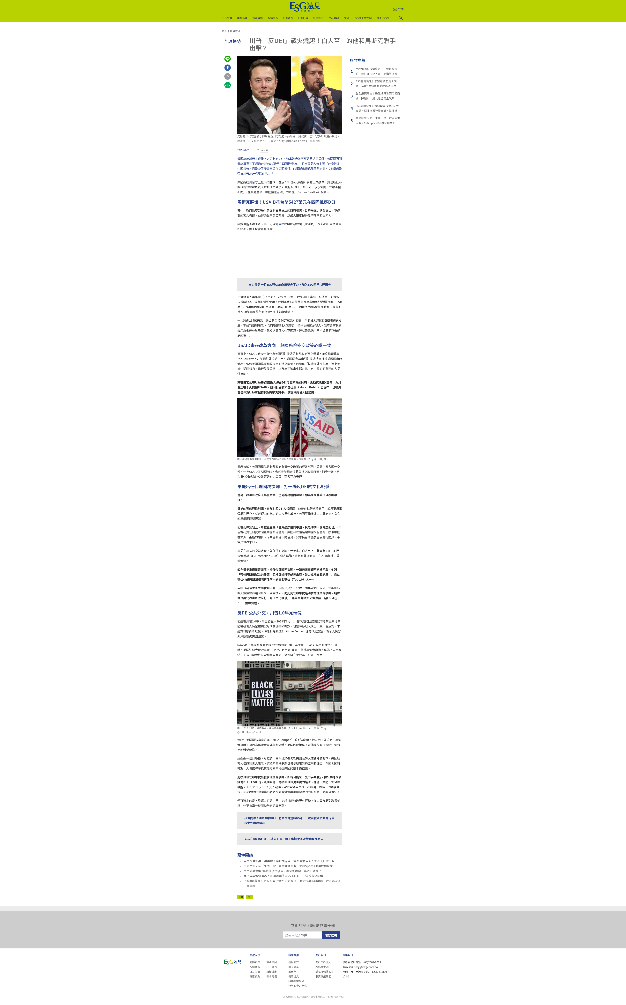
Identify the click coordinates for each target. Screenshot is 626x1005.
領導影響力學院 (297, 986)
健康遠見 (293, 976)
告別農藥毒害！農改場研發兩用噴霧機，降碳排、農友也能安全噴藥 (378, 95)
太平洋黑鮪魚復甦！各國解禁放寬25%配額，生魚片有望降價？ (285, 876)
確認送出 (331, 935)
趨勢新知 (242, 18)
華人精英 (293, 967)
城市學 (292, 972)
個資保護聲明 (323, 976)
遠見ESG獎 (383, 18)
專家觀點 (333, 18)
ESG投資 (303, 18)
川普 (252, 182)
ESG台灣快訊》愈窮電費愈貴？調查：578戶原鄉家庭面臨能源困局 (376, 83)
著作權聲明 (321, 967)
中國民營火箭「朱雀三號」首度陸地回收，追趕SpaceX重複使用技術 (288, 866)
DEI (286, 182)
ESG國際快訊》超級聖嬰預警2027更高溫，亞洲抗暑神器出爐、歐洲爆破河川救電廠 (292, 883)
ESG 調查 (271, 967)
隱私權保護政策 (324, 972)
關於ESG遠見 (323, 962)
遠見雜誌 (293, 962)
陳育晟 (264, 150)
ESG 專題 (271, 976)
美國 (281, 224)
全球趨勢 (232, 41)
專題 (346, 18)
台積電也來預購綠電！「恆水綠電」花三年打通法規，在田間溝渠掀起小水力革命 (378, 71)
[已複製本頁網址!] (227, 79)
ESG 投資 (255, 972)
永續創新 (273, 18)
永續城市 (318, 18)
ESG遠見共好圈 (363, 18)
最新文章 (227, 18)
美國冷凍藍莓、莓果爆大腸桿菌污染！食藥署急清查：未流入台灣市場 (289, 861)
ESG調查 (288, 18)
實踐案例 (257, 18)
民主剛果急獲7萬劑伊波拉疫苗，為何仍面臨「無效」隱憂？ (282, 871)
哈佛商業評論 (296, 981)
